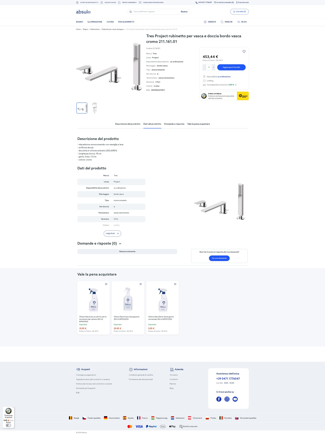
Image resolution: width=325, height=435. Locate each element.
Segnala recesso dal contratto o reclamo (93, 379)
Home (78, 29)
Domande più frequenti (85, 388)
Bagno (85, 29)
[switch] (8, 425)
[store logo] (83, 12)
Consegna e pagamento (86, 375)
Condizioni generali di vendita (141, 375)
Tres (116, 176)
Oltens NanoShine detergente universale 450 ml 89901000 (161, 318)
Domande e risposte (174, 124)
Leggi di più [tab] (110, 233)
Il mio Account (243, 2)
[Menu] (12, 408)
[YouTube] (235, 400)
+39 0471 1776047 (205, 2)
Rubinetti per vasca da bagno (112, 29)
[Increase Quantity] (213, 67)
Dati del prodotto (152, 124)
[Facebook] (218, 400)
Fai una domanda (219, 258)
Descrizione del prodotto (127, 124)
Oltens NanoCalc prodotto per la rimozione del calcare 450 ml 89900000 (92, 319)
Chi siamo (174, 375)
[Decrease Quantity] (204, 67)
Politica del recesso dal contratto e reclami (94, 384)
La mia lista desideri (223, 2)
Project (155, 58)
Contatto (174, 379)
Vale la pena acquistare (198, 124)
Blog (171, 388)
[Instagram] (227, 400)
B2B (77, 393)
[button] (236, 85)
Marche (173, 384)
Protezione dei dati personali (141, 379)
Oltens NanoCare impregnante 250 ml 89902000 (126, 318)
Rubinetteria (95, 29)
